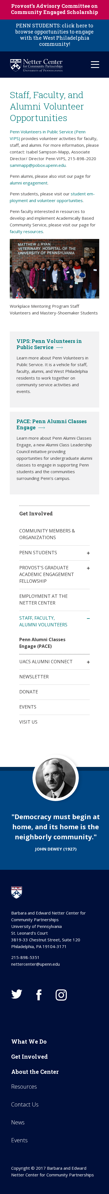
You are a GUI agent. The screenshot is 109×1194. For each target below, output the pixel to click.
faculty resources (26, 231)
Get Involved (29, 1056)
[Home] (36, 65)
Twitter (16, 994)
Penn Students (38, 552)
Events (27, 707)
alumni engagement (29, 183)
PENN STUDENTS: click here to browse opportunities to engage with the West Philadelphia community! (54, 34)
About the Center (35, 1071)
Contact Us (25, 1104)
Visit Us (28, 722)
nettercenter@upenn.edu (35, 964)
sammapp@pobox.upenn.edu (38, 165)
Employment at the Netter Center (43, 599)
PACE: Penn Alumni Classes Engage (51, 424)
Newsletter (34, 677)
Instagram (61, 995)
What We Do (29, 1041)
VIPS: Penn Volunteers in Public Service (49, 344)
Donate (28, 692)
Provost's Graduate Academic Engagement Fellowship (46, 574)
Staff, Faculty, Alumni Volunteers (43, 621)
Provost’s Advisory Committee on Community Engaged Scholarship (54, 9)
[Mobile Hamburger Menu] (95, 64)
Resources (24, 1086)
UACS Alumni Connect (46, 661)
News (18, 1122)
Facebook (39, 995)
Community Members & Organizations (47, 534)
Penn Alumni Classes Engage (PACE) (42, 642)
